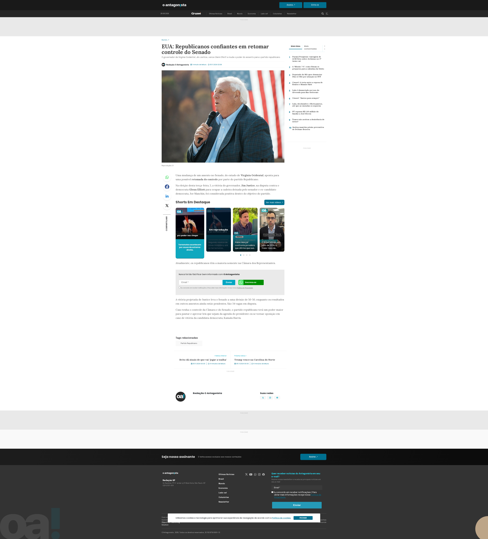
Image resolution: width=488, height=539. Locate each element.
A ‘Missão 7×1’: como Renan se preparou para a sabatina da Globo (308, 68)
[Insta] (259, 474)
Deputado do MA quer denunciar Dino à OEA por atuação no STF (307, 76)
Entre (314, 5)
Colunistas (277, 14)
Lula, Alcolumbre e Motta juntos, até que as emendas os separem (308, 105)
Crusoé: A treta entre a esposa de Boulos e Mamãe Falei (307, 84)
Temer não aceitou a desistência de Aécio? (308, 121)
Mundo (240, 14)
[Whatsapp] (255, 474)
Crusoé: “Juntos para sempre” (305, 98)
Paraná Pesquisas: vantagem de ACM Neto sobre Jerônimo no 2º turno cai (308, 59)
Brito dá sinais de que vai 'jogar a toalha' (193, 352)
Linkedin (167, 196)
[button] (240, 255)
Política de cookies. (281, 517)
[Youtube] (250, 474)
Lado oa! (264, 14)
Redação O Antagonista (177, 65)
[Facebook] (263, 474)
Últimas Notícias (215, 14)
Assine (290, 5)
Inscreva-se (250, 282)
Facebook (167, 187)
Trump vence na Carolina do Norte (247, 352)
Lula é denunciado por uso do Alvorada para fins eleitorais (305, 92)
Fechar (303, 518)
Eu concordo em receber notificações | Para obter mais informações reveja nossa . (201, 288)
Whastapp (167, 177)
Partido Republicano (189, 343)
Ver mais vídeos (273, 202)
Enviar (229, 282)
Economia (252, 14)
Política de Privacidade (245, 288)
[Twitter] (246, 474)
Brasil (229, 14)
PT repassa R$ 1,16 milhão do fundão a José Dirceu (308, 113)
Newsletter (291, 14)
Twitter (167, 206)
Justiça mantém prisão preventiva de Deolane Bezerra (308, 129)
